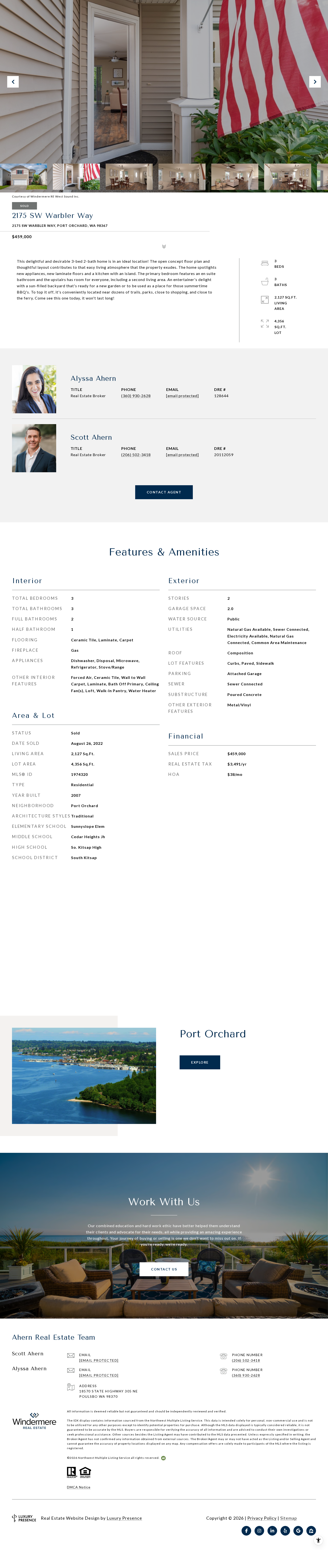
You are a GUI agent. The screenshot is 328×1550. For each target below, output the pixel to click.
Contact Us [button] (164, 1269)
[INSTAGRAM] (259, 1531)
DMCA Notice (79, 1487)
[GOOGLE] (298, 1531)
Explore (200, 1062)
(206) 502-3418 (136, 454)
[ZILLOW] (311, 1531)
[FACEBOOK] (246, 1531)
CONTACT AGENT (164, 492)
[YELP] (285, 1531)
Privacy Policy (262, 1518)
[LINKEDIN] (272, 1531)
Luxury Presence (124, 1518)
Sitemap (288, 1518)
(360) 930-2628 (136, 395)
